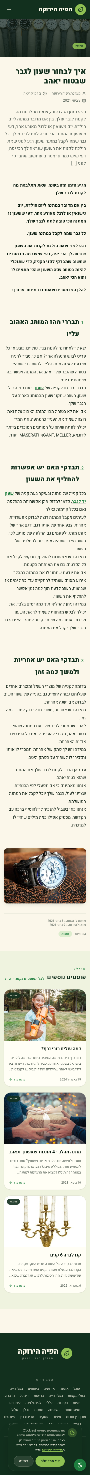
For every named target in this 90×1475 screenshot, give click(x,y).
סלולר (14, 1409)
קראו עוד (19, 1079)
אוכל (77, 1388)
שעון (39, 388)
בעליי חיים (56, 1395)
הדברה (10, 1395)
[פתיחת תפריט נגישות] (80, 1465)
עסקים (43, 1416)
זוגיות (77, 1402)
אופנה (64, 1388)
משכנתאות (72, 1409)
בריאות (39, 1395)
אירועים (49, 1388)
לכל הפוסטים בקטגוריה (26, 978)
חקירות (63, 1402)
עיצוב (57, 1416)
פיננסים (9, 1416)
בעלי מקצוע (76, 1395)
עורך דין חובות (76, 1416)
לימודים (15, 1402)
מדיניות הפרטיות (52, 1450)
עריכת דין (27, 1416)
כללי (49, 1402)
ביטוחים (33, 1388)
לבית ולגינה (33, 1402)
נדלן (26, 1409)
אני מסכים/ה (50, 1461)
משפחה (54, 1409)
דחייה (23, 1461)
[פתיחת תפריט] (9, 10)
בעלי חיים (16, 1388)
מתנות (79, 46)
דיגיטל (24, 1395)
